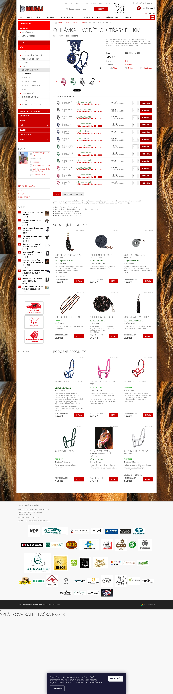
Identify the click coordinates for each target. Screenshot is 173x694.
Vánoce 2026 (25, 135)
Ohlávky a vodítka (30, 70)
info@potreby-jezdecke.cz (40, 154)
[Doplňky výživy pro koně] (73, 563)
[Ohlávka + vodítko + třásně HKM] (58, 103)
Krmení (23, 120)
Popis (57, 194)
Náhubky (27, 89)
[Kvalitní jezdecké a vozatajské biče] (132, 545)
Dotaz (130, 68)
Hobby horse (26, 23)
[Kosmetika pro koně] (107, 545)
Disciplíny (24, 116)
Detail (79, 281)
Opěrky (21, 194)
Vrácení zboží (112, 17)
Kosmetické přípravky (31, 104)
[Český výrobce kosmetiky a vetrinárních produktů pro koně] (121, 545)
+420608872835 (38, 174)
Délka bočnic (24, 197)
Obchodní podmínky (29, 505)
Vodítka (27, 77)
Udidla (25, 66)
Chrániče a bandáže (31, 97)
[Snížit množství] (138, 104)
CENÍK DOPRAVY (68, 17)
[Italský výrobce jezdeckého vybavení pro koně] (37, 563)
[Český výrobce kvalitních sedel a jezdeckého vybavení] (55, 531)
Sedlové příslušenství (32, 55)
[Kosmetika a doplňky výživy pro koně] (89, 545)
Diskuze (79, 194)
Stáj (22, 125)
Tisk (115, 68)
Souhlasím (115, 678)
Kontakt (129, 17)
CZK (145, 13)
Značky (23, 139)
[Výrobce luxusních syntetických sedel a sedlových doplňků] (111, 531)
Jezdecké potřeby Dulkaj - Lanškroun (41, 170)
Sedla (24, 52)
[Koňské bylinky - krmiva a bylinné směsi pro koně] (80, 592)
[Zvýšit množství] (138, 102)
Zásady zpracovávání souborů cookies (34, 521)
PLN (153, 13)
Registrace (151, 3)
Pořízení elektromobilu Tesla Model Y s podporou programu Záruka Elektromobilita (34, 512)
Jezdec (23, 43)
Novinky (51, 17)
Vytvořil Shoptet (149, 605)
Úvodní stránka (21, 17)
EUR (149, 13)
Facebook (36, 162)
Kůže (20, 190)
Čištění (25, 100)
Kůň (22, 47)
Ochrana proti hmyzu (30, 111)
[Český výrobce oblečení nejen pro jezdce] (32, 545)
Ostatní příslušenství (32, 85)
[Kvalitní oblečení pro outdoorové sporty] (139, 531)
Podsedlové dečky (30, 59)
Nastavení (57, 688)
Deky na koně (28, 93)
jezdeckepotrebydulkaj (41, 165)
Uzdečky (25, 62)
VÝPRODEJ (24, 28)
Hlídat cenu (148, 68)
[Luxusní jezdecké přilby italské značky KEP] (34, 531)
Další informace (95, 682)
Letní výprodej (28, 36)
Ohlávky (27, 73)
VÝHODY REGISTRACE (90, 17)
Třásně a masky (30, 81)
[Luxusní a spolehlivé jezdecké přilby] (125, 531)
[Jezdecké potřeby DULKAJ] (31, 8)
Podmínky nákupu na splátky (29, 518)
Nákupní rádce (34, 17)
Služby (23, 130)
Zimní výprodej (28, 32)
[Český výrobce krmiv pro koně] (145, 545)
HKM (127, 61)
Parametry (67, 194)
